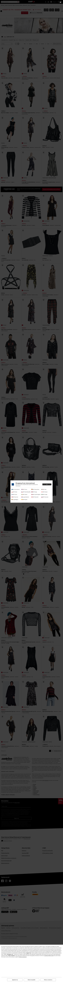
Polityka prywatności (23, 956)
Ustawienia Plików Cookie (49, 955)
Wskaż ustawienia (48, 979)
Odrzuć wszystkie (31, 979)
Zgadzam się (15, 979)
